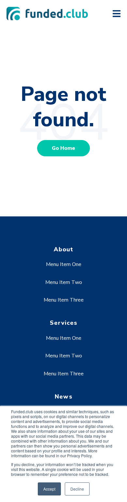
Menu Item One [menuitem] (63, 264)
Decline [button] (77, 489)
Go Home (63, 148)
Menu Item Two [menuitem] (63, 282)
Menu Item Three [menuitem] (64, 300)
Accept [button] (49, 489)
